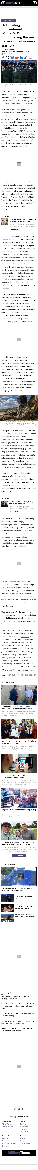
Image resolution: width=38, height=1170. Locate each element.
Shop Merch (24, 1131)
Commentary (9, 20)
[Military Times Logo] (13, 3)
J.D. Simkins (14, 511)
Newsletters (24, 1126)
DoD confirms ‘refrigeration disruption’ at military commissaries (17, 997)
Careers (22, 1141)
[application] (18, 876)
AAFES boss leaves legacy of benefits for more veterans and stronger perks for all (17, 707)
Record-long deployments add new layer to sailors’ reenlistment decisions (17, 1022)
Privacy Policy (6, 1124)
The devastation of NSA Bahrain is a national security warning (18, 1014)
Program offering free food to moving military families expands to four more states (18, 810)
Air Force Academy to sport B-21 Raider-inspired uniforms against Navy (24, 896)
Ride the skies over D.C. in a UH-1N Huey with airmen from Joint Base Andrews (16, 889)
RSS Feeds (23, 1129)
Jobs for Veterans (25, 1143)
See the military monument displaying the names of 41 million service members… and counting (25, 906)
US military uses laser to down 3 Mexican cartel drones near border (17, 1029)
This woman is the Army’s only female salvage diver (21, 502)
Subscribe (23, 1124)
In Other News (7, 682)
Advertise (5, 1138)
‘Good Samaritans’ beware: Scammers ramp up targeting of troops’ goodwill (18, 776)
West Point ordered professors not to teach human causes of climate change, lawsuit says (17, 1006)
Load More (19, 855)
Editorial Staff (6, 1146)
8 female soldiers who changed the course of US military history (23, 220)
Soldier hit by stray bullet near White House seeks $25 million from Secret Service (18, 843)
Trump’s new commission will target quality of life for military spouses (18, 742)
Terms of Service (7, 1126)
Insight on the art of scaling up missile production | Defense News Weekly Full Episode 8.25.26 (25, 916)
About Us (23, 1138)
